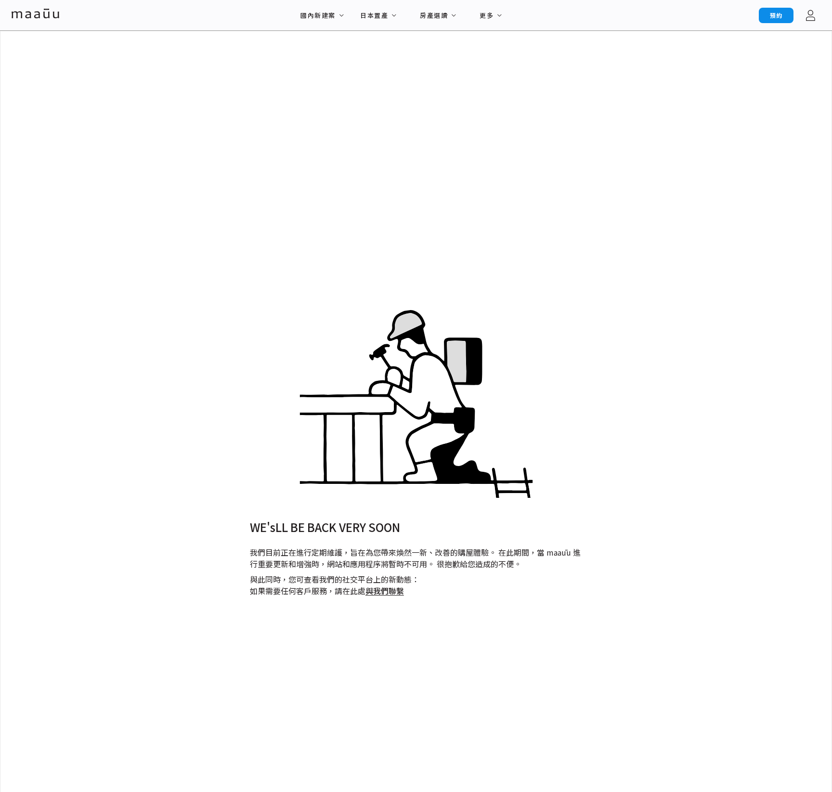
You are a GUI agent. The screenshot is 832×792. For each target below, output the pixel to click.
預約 (776, 15)
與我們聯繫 (384, 591)
